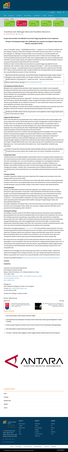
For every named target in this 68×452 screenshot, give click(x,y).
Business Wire (20, 34)
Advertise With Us (38, 446)
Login (60, 12)
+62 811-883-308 (9, 439)
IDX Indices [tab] (6, 19)
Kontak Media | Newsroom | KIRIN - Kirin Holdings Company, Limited (23, 276)
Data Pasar (11, 15)
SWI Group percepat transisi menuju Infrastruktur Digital (20, 315)
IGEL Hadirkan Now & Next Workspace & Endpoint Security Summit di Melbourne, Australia (53, 305)
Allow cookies (61, 450)
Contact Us (50, 15)
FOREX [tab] (12, 19)
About (12, 446)
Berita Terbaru (27, 15)
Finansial (6, 397)
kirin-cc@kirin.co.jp (9, 280)
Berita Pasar (37, 15)
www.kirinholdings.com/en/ (11, 278)
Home (5, 15)
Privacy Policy (18, 446)
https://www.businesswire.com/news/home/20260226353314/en (41, 258)
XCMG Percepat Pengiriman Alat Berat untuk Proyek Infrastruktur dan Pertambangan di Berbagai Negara (33, 325)
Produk (44, 15)
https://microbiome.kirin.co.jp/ (32, 82)
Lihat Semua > (59, 19)
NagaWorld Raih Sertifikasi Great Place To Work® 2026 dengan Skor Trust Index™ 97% (20, 305)
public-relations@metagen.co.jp (17, 288)
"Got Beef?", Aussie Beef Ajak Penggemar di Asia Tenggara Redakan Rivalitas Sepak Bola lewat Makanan (33, 333)
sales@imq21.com (10, 442)
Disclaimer (53, 446)
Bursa (5, 393)
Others (5, 408)
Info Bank (19, 15)
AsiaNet (6, 404)
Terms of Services (28, 446)
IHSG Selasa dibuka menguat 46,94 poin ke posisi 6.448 (20, 329)
